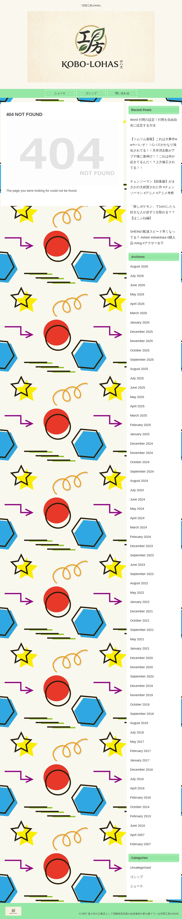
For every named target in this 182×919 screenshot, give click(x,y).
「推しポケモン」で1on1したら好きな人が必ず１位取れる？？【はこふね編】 (153, 212)
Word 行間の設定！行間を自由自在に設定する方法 (153, 122)
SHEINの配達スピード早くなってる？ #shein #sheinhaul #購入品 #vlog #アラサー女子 (152, 237)
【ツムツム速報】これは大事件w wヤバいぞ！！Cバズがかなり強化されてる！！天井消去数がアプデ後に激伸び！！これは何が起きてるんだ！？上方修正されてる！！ (153, 153)
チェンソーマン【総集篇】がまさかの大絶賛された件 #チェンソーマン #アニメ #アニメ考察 (152, 187)
